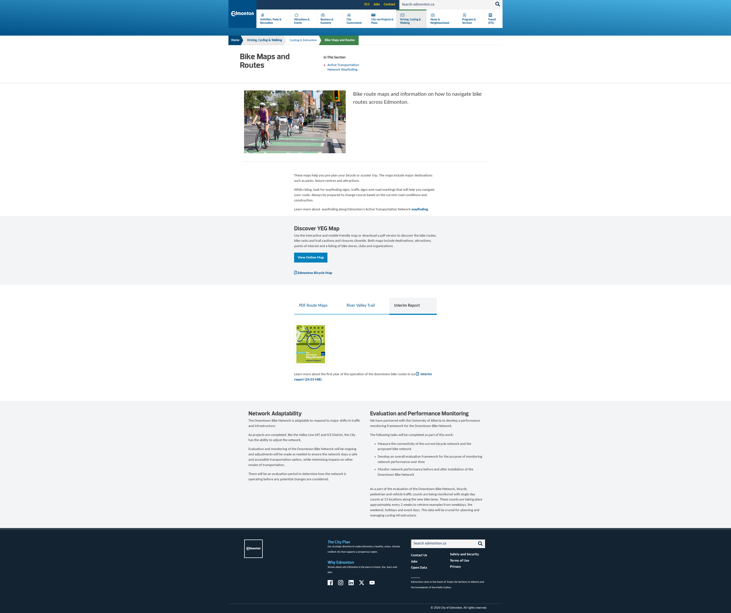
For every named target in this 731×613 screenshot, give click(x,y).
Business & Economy (327, 21)
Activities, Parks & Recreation (271, 21)
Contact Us (419, 555)
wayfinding (419, 209)
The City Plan (339, 542)
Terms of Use (459, 561)
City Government (354, 21)
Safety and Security (464, 554)
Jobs (376, 4)
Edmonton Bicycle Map (315, 273)
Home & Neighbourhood (439, 21)
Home (235, 40)
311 (367, 4)
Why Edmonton (341, 562)
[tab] (318, 306)
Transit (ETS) (492, 21)
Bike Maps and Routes (340, 40)
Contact (389, 4)
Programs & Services (469, 21)
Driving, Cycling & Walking (264, 40)
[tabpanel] (365, 351)
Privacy (455, 567)
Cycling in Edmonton (303, 40)
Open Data (419, 568)
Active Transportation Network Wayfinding (343, 67)
